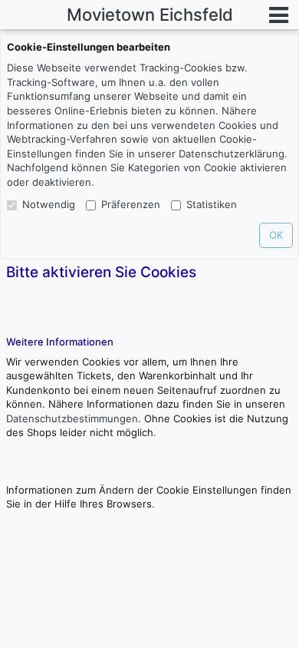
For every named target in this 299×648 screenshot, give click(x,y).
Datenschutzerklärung (231, 153)
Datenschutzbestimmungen (72, 418)
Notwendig (48, 204)
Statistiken (211, 204)
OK (276, 235)
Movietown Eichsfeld (150, 15)
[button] (279, 14)
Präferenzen (130, 204)
